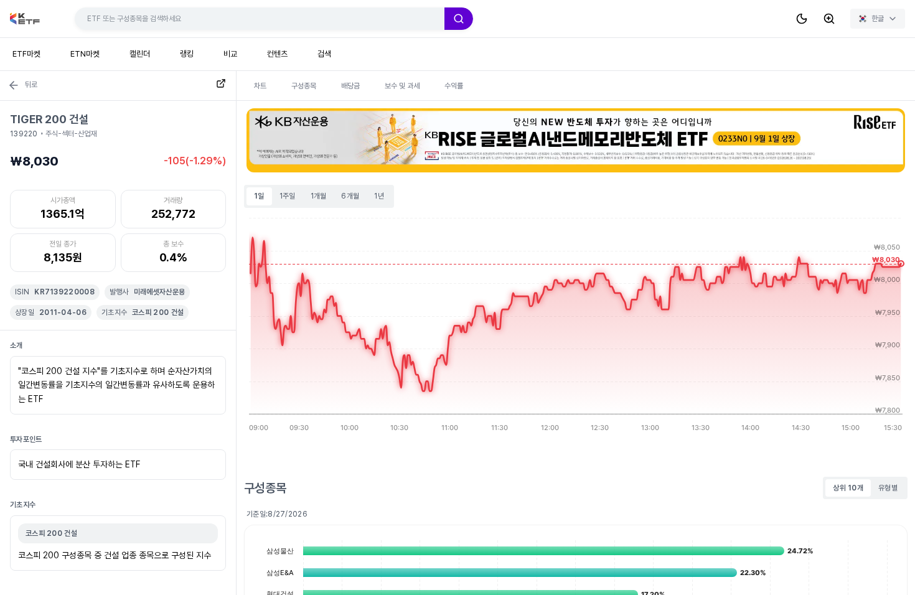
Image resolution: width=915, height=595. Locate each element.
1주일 (287, 196)
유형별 (888, 488)
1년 (379, 196)
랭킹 (187, 54)
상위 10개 (848, 488)
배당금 (350, 86)
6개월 (350, 196)
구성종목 (303, 86)
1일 (259, 196)
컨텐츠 (277, 54)
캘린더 (139, 54)
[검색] (458, 18)
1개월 (319, 196)
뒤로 (31, 84)
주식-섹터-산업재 (70, 133)
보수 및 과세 (402, 86)
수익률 (453, 86)
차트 (260, 86)
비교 (230, 54)
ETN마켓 (85, 54)
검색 (324, 54)
